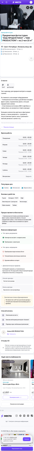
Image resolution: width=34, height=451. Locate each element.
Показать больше (9, 127)
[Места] (17, 2)
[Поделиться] (27, 7)
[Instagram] (17, 416)
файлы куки (13, 437)
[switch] (3, 443)
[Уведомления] (6, 2)
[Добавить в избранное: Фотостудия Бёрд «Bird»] (27, 362)
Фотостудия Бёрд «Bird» (11, 384)
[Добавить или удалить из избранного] (31, 7)
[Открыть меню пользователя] (31, 2)
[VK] (24, 416)
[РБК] (32, 416)
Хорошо (26, 439)
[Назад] (2, 2)
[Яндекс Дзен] (28, 416)
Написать (13, 334)
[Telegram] (20, 416)
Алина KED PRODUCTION (15, 331)
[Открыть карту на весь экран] (31, 58)
